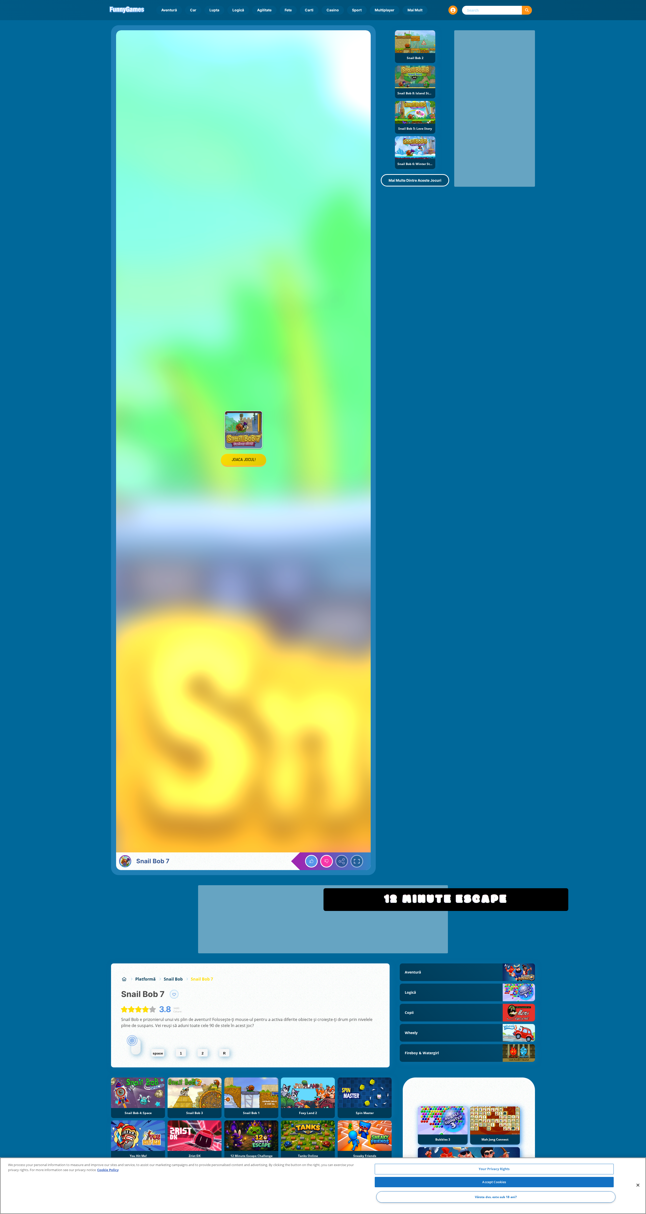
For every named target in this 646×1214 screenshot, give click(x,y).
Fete (288, 10)
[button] (452, 10)
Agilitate (264, 10)
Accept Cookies (494, 1182)
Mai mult (415, 10)
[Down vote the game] (326, 861)
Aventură (169, 10)
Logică (238, 10)
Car (193, 10)
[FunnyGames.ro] (124, 979)
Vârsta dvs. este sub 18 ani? (496, 1197)
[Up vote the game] (311, 861)
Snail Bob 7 (202, 979)
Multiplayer (384, 10)
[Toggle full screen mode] (357, 861)
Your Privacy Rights (494, 1169)
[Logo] (127, 10)
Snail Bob (173, 979)
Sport (357, 10)
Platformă (145, 979)
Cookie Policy (108, 1170)
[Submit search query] (527, 10)
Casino (333, 10)
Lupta (214, 10)
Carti (309, 10)
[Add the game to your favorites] (174, 994)
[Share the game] (341, 861)
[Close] (637, 1185)
